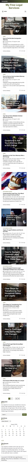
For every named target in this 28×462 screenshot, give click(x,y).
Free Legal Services (8, 41)
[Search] (25, 11)
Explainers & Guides (7, 191)
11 (5, 431)
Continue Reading (6, 51)
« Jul (2, 440)
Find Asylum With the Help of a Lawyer (13, 380)
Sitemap (3, 458)
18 (5, 433)
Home (4, 36)
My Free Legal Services (14, 6)
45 (16, 398)
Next (19, 399)
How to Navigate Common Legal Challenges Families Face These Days (13, 268)
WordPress (4, 460)
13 (12, 431)
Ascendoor (16, 458)
